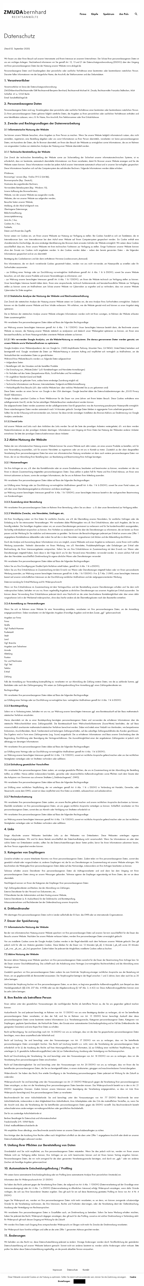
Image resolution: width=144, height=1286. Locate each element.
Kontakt (86, 1269)
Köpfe (94, 14)
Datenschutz (72, 1269)
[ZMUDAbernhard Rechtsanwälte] (26, 14)
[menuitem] (82, 14)
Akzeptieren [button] (79, 1281)
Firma (83, 14)
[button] (136, 14)
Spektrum (108, 14)
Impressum (57, 1269)
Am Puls (124, 14)
